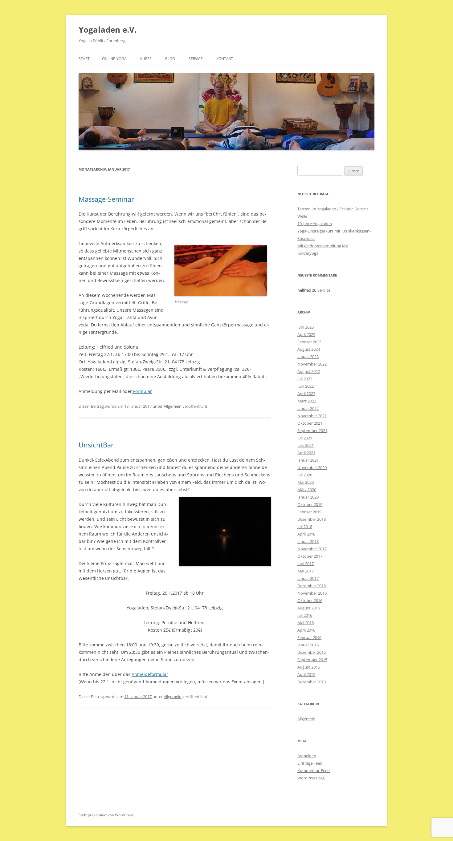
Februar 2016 (309, 637)
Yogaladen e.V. (108, 29)
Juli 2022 (304, 379)
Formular (142, 391)
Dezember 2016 (311, 585)
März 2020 (306, 489)
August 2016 (308, 608)
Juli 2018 (304, 526)
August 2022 (308, 371)
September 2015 (312, 659)
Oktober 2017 (309, 556)
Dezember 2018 (311, 519)
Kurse (146, 58)
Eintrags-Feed (309, 763)
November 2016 (312, 593)
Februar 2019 (309, 512)
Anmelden (306, 755)
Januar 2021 (308, 460)
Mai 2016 (305, 622)
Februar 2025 (309, 342)
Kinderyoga (307, 253)
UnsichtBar (96, 444)
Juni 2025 (305, 327)
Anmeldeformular (150, 674)
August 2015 (308, 667)
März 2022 (306, 401)
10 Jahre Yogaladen (314, 223)
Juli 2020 (304, 475)
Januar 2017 (308, 578)
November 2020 (312, 467)
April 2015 (306, 674)
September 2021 (312, 430)
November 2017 (312, 549)
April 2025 (306, 334)
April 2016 (306, 630)
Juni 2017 (305, 563)
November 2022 (312, 364)
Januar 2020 (308, 497)
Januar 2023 (308, 356)
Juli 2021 (304, 438)
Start (84, 58)
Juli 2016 (304, 615)
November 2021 (312, 415)
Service (196, 58)
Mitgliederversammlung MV (322, 246)
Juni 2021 (305, 445)
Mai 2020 (305, 482)
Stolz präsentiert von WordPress (106, 815)
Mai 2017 (305, 571)
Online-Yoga (114, 58)
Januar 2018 (308, 541)
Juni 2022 (305, 386)
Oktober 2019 (309, 504)
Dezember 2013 (311, 682)
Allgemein (173, 406)
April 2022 (306, 393)
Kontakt (224, 58)
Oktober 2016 (309, 600)
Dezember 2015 (311, 652)
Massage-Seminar (106, 199)
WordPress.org (310, 778)
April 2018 (306, 534)
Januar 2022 (308, 408)
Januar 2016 (308, 645)
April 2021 (306, 452)
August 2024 (308, 349)
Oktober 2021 (309, 423)
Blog (170, 58)
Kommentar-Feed (313, 770)
